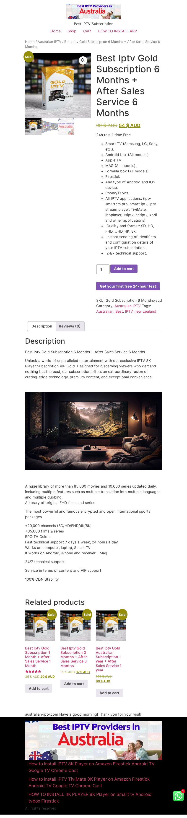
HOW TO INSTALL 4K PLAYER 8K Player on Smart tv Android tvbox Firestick (90, 798)
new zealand (145, 311)
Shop (72, 31)
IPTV (128, 311)
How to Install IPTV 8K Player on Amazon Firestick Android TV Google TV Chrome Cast (92, 767)
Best (119, 311)
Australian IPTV (49, 42)
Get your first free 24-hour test (128, 286)
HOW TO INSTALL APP (117, 31)
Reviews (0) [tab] (70, 326)
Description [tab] (41, 326)
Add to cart (124, 268)
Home (55, 31)
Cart (87, 31)
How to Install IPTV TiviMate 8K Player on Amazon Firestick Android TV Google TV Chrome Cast (89, 782)
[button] (83, 60)
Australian (104, 311)
